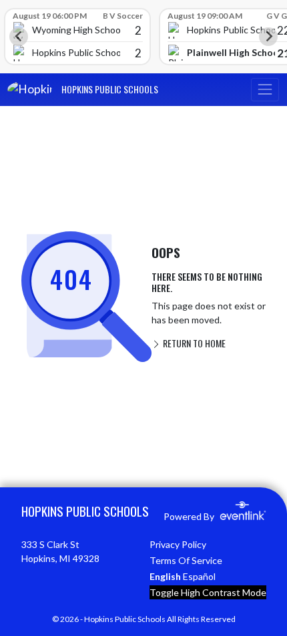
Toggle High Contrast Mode (208, 592)
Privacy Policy (178, 544)
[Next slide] (268, 36)
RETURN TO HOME (193, 343)
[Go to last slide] (18, 36)
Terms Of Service (186, 560)
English (165, 576)
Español (199, 576)
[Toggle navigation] (265, 89)
